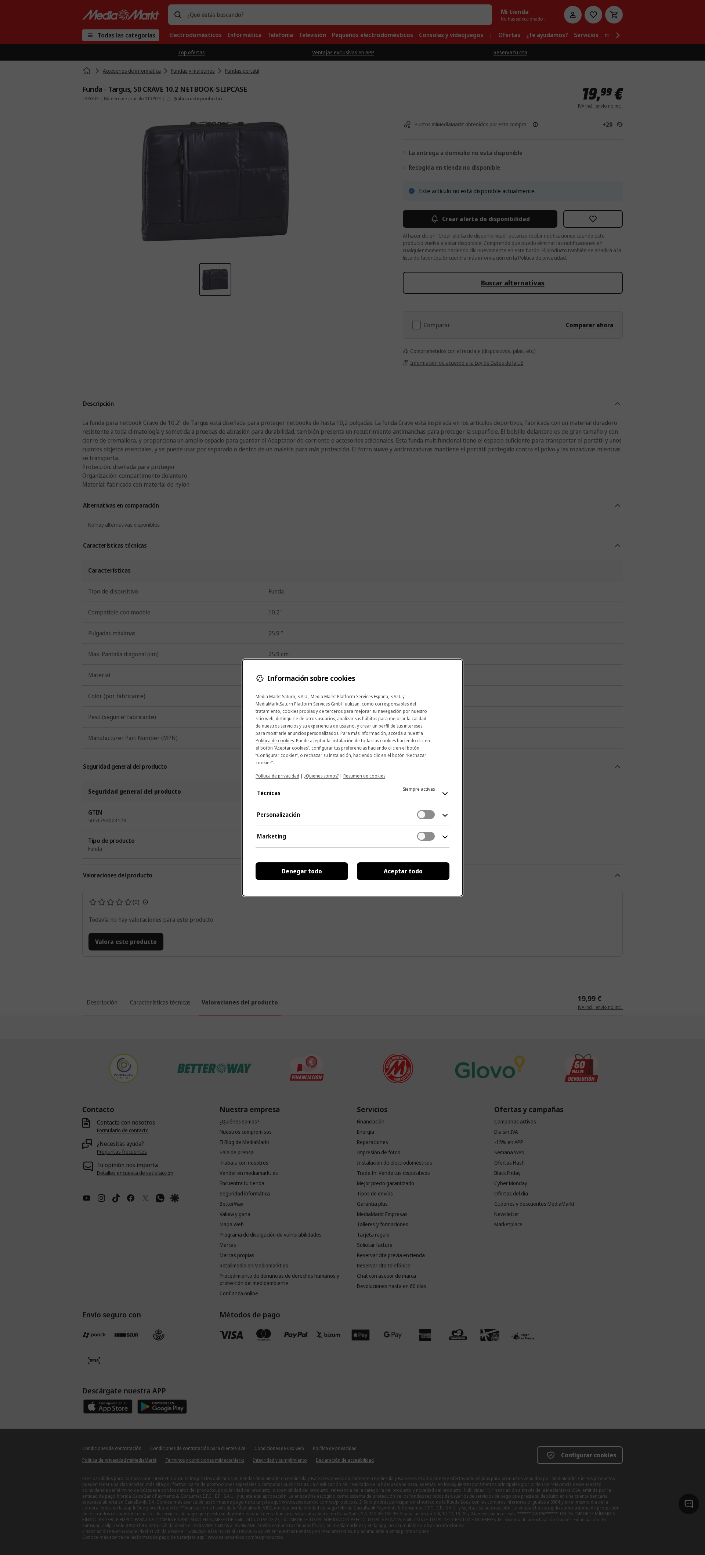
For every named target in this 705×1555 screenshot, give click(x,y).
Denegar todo (302, 871)
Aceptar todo (403, 871)
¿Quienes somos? (321, 776)
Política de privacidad (277, 776)
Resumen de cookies (364, 776)
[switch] (426, 814)
